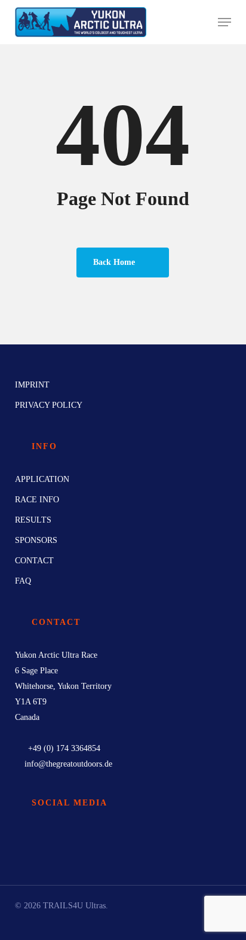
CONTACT (34, 560)
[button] (224, 22)
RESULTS (33, 519)
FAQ (23, 580)
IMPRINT (32, 384)
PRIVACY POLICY (48, 405)
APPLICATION (42, 479)
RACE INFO (37, 499)
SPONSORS (36, 540)
